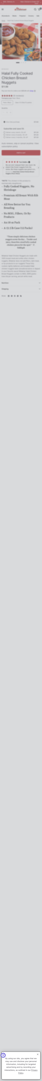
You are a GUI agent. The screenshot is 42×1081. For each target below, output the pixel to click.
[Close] (37, 1054)
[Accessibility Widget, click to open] (3, 1055)
